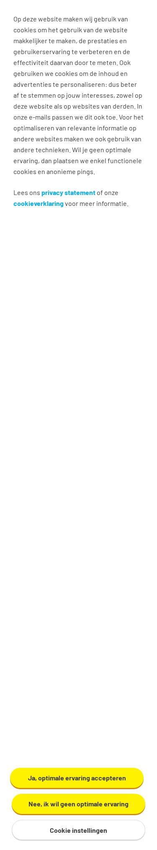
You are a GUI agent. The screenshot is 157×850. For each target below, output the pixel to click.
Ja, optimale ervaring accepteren (77, 778)
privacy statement (68, 192)
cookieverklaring (38, 203)
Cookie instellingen (78, 830)
